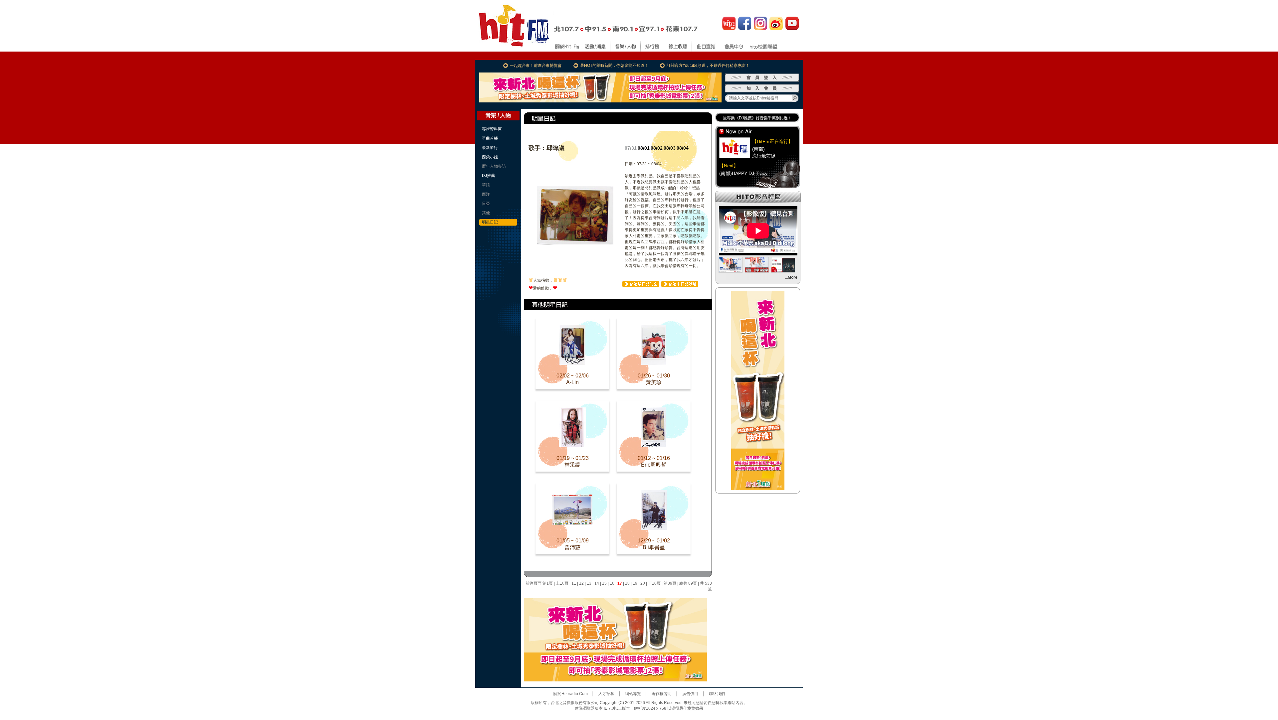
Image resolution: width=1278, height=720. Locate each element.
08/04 (683, 148)
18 (627, 583)
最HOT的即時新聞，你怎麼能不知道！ (614, 65)
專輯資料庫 (492, 129)
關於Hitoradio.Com (570, 693)
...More (791, 277)
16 (612, 583)
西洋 (486, 194)
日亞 (486, 203)
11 (573, 583)
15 (604, 583)
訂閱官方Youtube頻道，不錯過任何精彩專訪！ (708, 65)
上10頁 (562, 583)
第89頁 (670, 583)
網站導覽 (633, 693)
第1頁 (547, 583)
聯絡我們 (717, 693)
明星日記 (490, 222)
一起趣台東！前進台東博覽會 (536, 65)
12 (581, 583)
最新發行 (490, 147)
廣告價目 (690, 693)
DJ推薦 (488, 175)
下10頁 (654, 583)
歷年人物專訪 (494, 166)
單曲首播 (490, 138)
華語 (486, 185)
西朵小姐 (490, 157)
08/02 (657, 148)
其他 (486, 213)
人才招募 (606, 693)
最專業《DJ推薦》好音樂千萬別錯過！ (757, 118)
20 (642, 583)
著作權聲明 (662, 693)
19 (635, 583)
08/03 (670, 148)
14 (596, 583)
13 (589, 583)
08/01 (644, 148)
